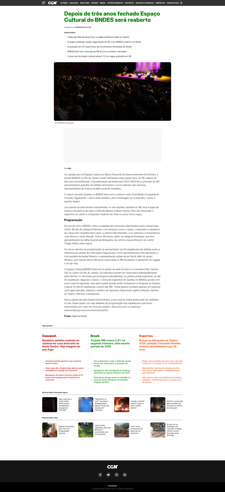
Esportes (129, 3)
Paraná (94, 3)
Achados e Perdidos (145, 3)
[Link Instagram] (116, 476)
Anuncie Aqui (173, 3)
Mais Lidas (84, 3)
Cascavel (73, 3)
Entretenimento (115, 3)
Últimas (64, 3)
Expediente (112, 485)
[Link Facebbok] (100, 476)
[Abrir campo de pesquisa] (181, 3)
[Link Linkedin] (124, 476)
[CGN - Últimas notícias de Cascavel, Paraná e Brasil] (52, 3)
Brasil (103, 3)
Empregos (160, 3)
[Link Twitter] (108, 476)
